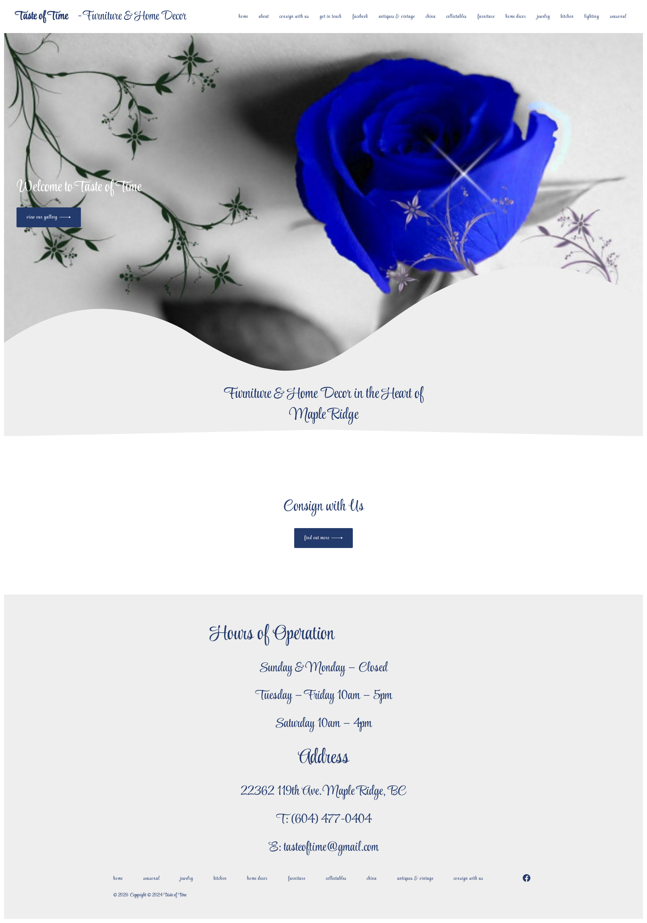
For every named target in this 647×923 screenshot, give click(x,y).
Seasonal (618, 16)
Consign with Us (294, 16)
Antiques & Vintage (397, 16)
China (431, 16)
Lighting (591, 16)
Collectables (456, 16)
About (264, 16)
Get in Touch (331, 16)
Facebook (360, 16)
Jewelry (543, 16)
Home (243, 16)
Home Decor (515, 16)
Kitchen (567, 16)
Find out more (316, 538)
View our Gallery (42, 217)
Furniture (486, 16)
